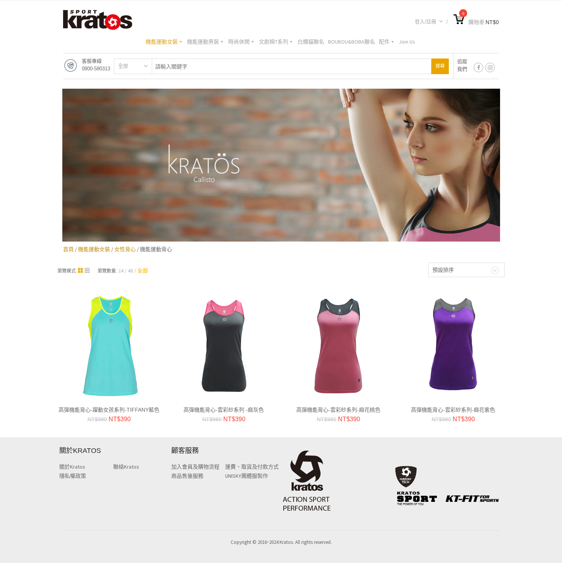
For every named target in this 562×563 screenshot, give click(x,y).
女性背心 (125, 249)
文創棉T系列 (273, 41)
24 (120, 270)
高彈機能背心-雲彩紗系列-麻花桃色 (338, 410)
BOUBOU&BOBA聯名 (351, 41)
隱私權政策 (72, 475)
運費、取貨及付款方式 (252, 466)
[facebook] (478, 67)
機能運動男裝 (203, 41)
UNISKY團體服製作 (246, 475)
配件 (384, 41)
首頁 (68, 249)
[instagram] (490, 67)
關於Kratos (72, 466)
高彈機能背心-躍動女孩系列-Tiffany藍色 (108, 410)
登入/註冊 (425, 21)
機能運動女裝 (162, 41)
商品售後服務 (187, 475)
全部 (123, 66)
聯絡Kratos (126, 466)
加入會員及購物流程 (195, 466)
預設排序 (443, 269)
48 (130, 270)
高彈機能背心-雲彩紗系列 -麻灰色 (224, 410)
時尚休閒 (239, 41)
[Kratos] (97, 19)
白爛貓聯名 (310, 41)
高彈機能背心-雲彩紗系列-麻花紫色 (453, 410)
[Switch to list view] (87, 270)
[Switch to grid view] (81, 270)
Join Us (407, 41)
